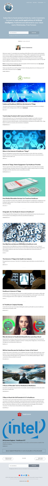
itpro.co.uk (4, 109)
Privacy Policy (27, 477)
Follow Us (40, 477)
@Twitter (7, 71)
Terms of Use (22, 477)
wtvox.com (4, 205)
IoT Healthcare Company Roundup (13, 304)
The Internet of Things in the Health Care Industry (17, 259)
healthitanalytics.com (6, 171)
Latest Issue (29, 2)
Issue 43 (24, 41)
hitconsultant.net (5, 358)
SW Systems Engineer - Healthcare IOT (14, 440)
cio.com (4, 252)
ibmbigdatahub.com (6, 124)
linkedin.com (5, 344)
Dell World (25, 107)
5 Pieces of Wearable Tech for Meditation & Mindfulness (19, 385)
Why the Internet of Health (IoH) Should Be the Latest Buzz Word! (22, 337)
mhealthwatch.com (6, 217)
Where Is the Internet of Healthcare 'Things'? (16, 151)
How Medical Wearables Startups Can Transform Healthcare (20, 198)
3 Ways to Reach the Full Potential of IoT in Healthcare (19, 397)
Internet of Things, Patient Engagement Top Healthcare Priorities (22, 164)
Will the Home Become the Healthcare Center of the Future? (20, 350)
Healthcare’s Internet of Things (12, 291)
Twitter (19, 69)
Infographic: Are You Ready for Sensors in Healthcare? (18, 212)
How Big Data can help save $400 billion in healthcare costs (20, 244)
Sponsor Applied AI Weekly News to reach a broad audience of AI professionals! (24, 450)
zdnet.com (4, 158)
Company (36, 477)
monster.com (5, 446)
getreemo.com (5, 310)
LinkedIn (4, 71)
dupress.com (5, 264)
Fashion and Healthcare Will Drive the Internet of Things (19, 104)
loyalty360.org (5, 407)
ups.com (4, 298)
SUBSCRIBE (34, 32)
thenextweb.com (5, 391)
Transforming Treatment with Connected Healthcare (18, 116)
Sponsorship (40, 2)
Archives (35, 2)
